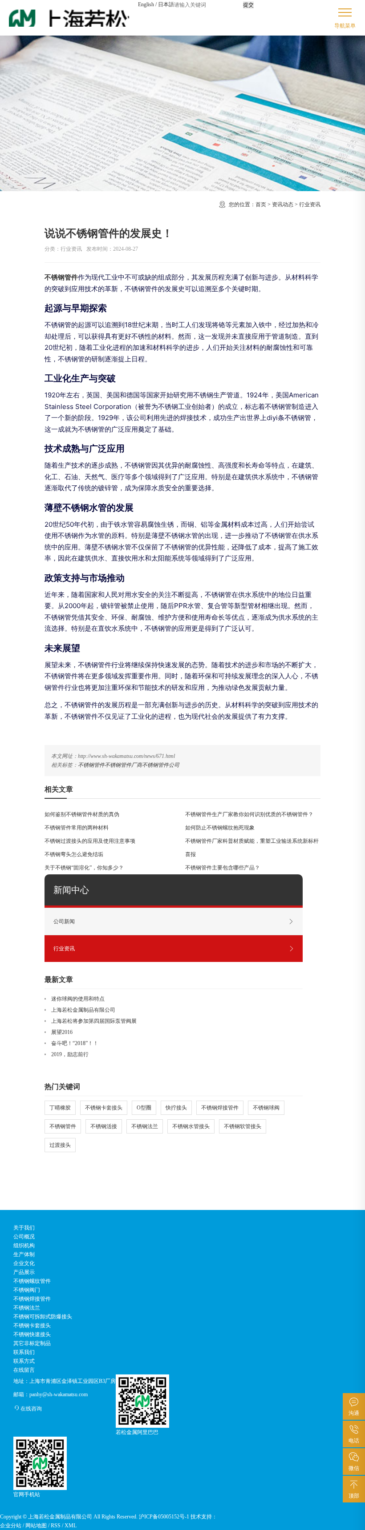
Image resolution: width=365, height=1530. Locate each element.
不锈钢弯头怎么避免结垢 (74, 854)
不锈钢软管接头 (242, 1126)
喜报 (190, 854)
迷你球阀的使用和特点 (78, 999)
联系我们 (24, 1352)
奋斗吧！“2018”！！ (74, 1043)
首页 (261, 204)
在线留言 (24, 1370)
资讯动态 (282, 204)
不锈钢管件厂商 (123, 765)
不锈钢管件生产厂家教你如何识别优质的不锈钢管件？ (249, 814)
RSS (56, 1525)
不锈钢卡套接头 (103, 1108)
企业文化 (24, 1263)
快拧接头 (176, 1108)
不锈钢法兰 (144, 1126)
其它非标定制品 (32, 1343)
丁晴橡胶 (60, 1108)
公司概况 (24, 1237)
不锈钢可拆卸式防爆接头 (42, 1317)
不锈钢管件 (91, 765)
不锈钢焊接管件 (220, 1108)
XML (71, 1525)
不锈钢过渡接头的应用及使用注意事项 (90, 841)
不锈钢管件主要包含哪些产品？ (222, 868)
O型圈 (144, 1108)
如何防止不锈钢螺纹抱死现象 (220, 828)
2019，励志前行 (70, 1054)
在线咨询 (31, 1409)
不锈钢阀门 (26, 1290)
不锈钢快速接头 (32, 1334)
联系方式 (24, 1361)
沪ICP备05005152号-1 (164, 1517)
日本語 (166, 4)
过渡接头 (60, 1145)
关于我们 (24, 1228)
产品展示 (24, 1272)
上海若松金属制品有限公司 (83, 1010)
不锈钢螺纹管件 (32, 1281)
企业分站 (10, 1525)
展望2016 (62, 1032)
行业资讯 (309, 204)
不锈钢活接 (103, 1126)
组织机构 (24, 1245)
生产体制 (24, 1254)
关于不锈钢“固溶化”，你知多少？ (84, 868)
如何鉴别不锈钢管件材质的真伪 (82, 814)
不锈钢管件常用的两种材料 (77, 828)
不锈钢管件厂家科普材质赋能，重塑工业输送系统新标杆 (252, 841)
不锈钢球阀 (266, 1108)
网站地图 (36, 1525)
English (146, 4)
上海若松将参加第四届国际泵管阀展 (94, 1021)
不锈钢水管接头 (191, 1126)
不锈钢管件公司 (160, 765)
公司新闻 (64, 921)
